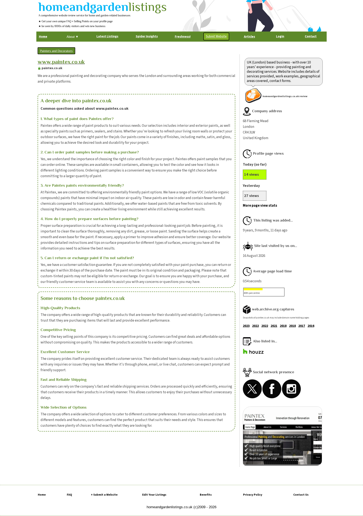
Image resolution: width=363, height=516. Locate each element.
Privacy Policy (252, 495)
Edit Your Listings (154, 495)
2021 (274, 325)
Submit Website (216, 36)
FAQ (69, 495)
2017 (301, 325)
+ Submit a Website (104, 495)
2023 (246, 325)
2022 (255, 325)
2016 (311, 325)
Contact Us (301, 495)
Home (42, 495)
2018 (283, 325)
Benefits (206, 495)
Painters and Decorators (56, 51)
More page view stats (260, 205)
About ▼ (73, 36)
